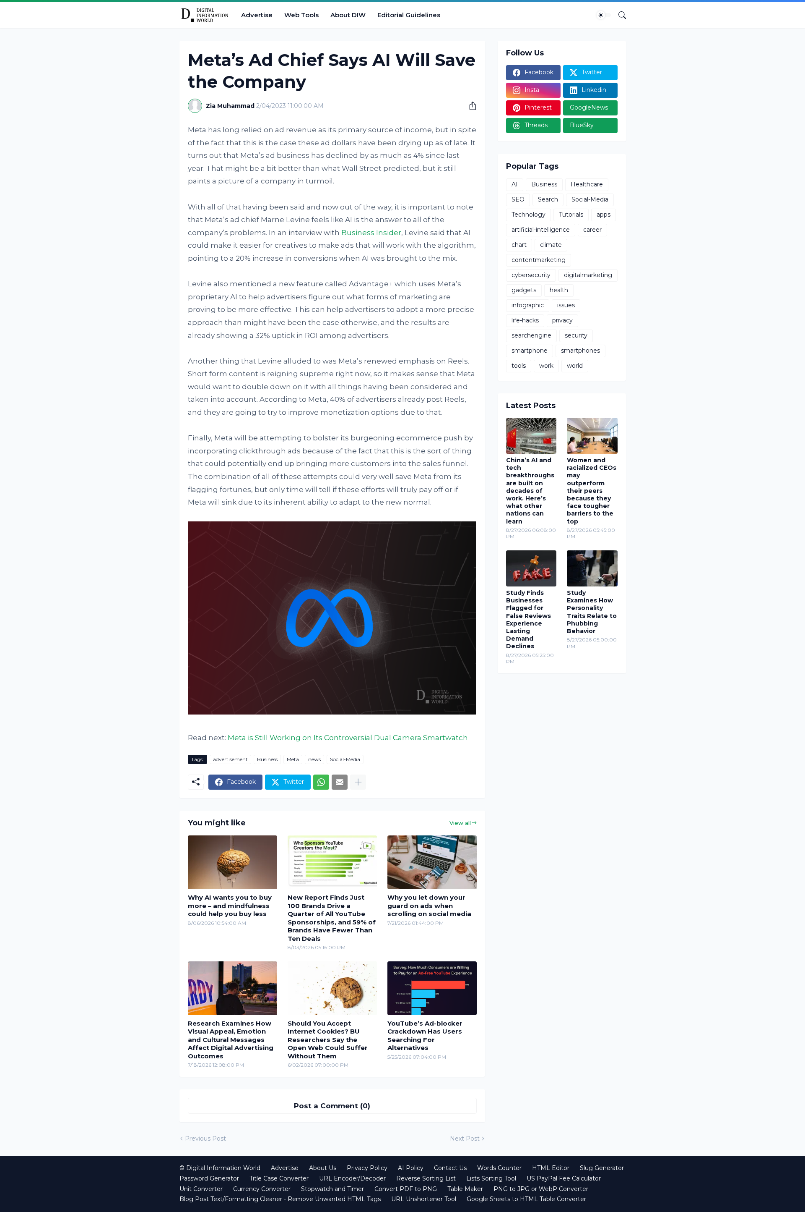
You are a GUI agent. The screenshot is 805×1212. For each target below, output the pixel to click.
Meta (293, 759)
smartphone (530, 350)
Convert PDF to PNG (405, 1189)
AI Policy (410, 1168)
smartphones (580, 350)
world (575, 365)
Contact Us (450, 1168)
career (592, 229)
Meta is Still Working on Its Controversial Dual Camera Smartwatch (348, 737)
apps (603, 214)
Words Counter (499, 1168)
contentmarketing (539, 260)
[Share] (469, 106)
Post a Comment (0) (332, 1106)
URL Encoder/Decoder (352, 1178)
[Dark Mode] (604, 15)
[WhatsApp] (321, 782)
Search (548, 199)
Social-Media (345, 759)
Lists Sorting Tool (491, 1178)
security (576, 335)
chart (519, 245)
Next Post (465, 1138)
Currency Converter (262, 1189)
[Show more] (358, 782)
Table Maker (465, 1189)
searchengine (531, 335)
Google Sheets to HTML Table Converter (526, 1199)
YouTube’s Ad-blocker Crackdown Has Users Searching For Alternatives (424, 1035)
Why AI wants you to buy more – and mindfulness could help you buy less (230, 905)
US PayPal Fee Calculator (564, 1178)
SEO (518, 199)
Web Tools (301, 15)
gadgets (524, 290)
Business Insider (371, 232)
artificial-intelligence (541, 229)
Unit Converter (201, 1189)
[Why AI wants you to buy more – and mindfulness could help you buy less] (232, 862)
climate (551, 245)
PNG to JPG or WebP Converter (540, 1189)
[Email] (340, 782)
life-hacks (525, 320)
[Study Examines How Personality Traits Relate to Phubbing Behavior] (592, 568)
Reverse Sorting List (426, 1178)
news (314, 759)
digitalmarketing (588, 275)
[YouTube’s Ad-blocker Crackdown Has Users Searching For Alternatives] (432, 988)
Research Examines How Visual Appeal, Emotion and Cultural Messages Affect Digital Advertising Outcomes (230, 1039)
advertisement (230, 759)
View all (460, 822)
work (546, 365)
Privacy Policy (367, 1168)
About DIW (348, 15)
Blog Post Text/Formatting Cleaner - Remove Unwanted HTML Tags (280, 1199)
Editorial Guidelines (408, 15)
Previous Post (205, 1138)
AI (515, 184)
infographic (528, 305)
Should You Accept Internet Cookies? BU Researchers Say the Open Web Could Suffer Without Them (328, 1039)
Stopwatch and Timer (332, 1189)
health (559, 290)
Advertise (257, 15)
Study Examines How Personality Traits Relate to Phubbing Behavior (592, 612)
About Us (322, 1168)
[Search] (619, 15)
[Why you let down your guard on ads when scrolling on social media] (432, 862)
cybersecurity (531, 275)
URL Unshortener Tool (423, 1199)
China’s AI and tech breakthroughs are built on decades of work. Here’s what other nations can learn (530, 490)
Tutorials (571, 214)
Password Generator (209, 1178)
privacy (562, 320)
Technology (528, 214)
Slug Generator (602, 1168)
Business (267, 759)
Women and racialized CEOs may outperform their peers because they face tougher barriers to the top (591, 490)
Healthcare (587, 184)
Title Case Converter (279, 1178)
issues (566, 305)
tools (519, 365)
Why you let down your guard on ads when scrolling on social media (429, 905)
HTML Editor (550, 1168)
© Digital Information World (219, 1168)
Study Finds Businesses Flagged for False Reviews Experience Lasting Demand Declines (528, 619)
